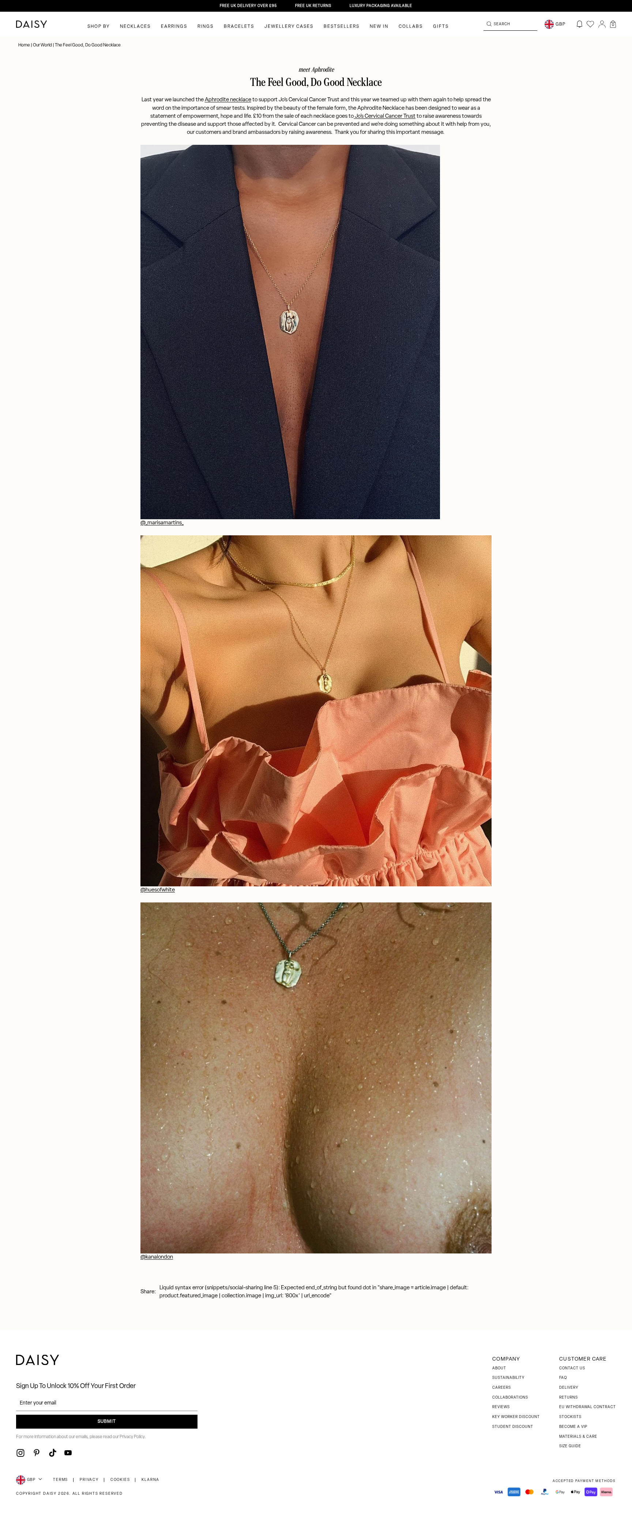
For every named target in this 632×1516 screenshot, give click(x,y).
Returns (568, 1398)
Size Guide (570, 1446)
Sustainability (508, 1378)
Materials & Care (578, 1437)
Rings (206, 26)
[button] (613, 24)
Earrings (174, 26)
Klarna (150, 1480)
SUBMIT (107, 1421)
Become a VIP (573, 1427)
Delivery (568, 1388)
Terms (60, 1480)
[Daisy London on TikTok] (52, 1452)
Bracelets (239, 26)
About (499, 1368)
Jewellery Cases (288, 26)
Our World (42, 45)
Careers (501, 1388)
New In (379, 26)
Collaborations (510, 1398)
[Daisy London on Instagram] (20, 1452)
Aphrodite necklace (228, 100)
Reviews (501, 1407)
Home (24, 45)
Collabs (411, 26)
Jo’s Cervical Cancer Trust (384, 116)
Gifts (441, 26)
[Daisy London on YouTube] (68, 1452)
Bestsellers (342, 26)
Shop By (98, 26)
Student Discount (512, 1427)
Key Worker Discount (516, 1417)
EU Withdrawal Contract (587, 1407)
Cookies (120, 1480)
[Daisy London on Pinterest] (36, 1452)
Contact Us (572, 1368)
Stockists (570, 1417)
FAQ (563, 1378)
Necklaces (135, 26)
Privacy (89, 1480)
